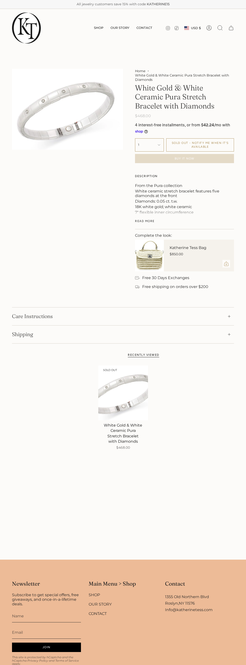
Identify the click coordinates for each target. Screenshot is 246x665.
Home (140, 71)
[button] (98, 28)
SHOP (94, 595)
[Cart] (231, 28)
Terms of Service (67, 660)
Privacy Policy (37, 660)
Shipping (22, 334)
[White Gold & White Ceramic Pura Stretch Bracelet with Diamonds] (123, 392)
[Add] (226, 264)
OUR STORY (100, 604)
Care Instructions (32, 316)
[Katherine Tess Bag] (149, 255)
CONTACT (98, 613)
